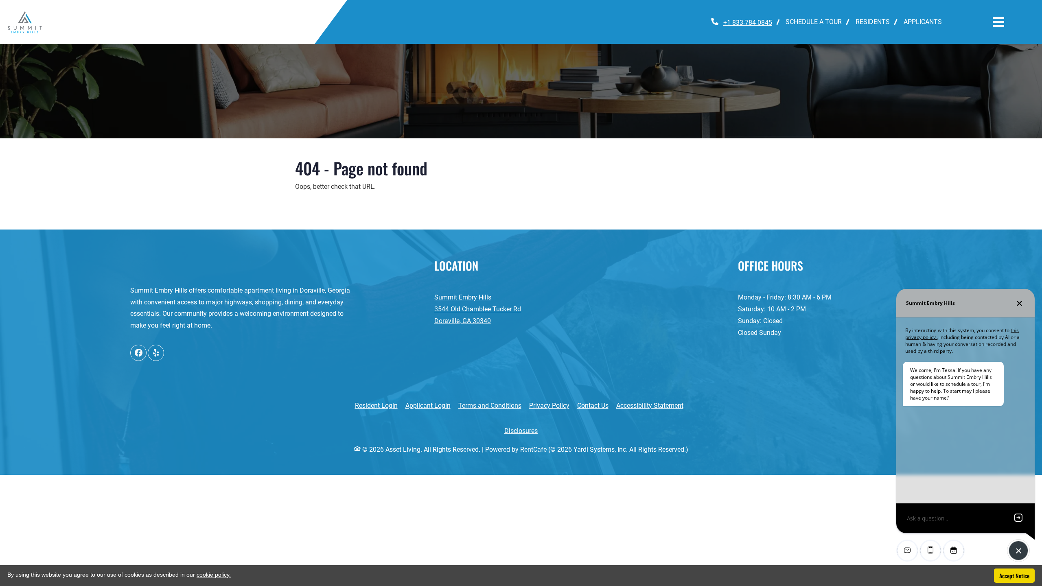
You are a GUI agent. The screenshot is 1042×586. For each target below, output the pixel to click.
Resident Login (376, 405)
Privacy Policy (549, 405)
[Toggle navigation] (998, 22)
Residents (876, 21)
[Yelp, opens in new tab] (156, 353)
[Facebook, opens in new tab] (138, 353)
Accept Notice (1014, 575)
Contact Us (593, 405)
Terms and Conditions (489, 405)
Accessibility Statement (649, 405)
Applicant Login (428, 405)
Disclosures (525, 430)
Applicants (926, 21)
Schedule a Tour (814, 22)
